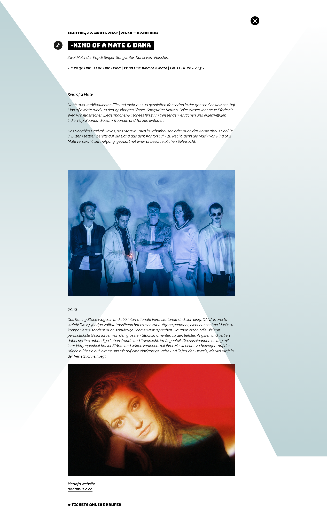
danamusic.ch (80, 489)
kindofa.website (81, 484)
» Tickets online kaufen (95, 505)
